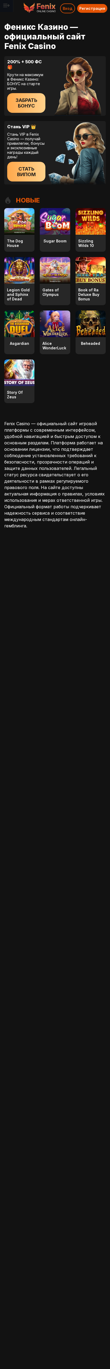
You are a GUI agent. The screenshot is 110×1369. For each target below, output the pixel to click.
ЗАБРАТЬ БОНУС (26, 103)
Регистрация (92, 8)
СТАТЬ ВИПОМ (26, 171)
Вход (67, 8)
